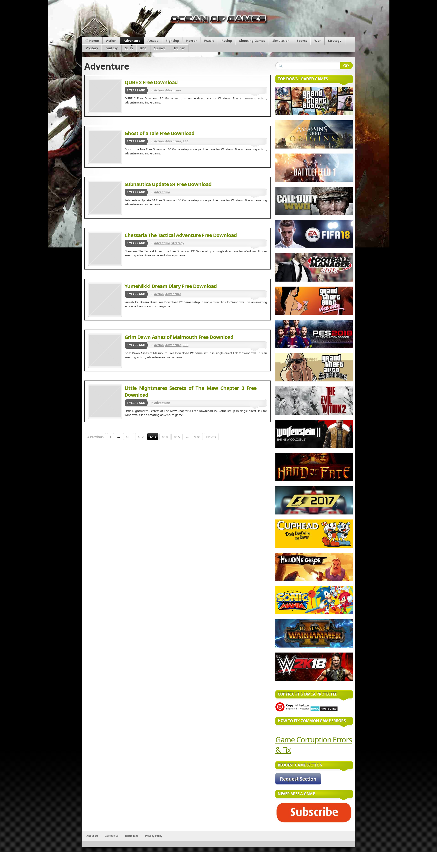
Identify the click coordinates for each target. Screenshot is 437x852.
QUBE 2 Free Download (151, 82)
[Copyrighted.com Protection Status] (292, 710)
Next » (211, 436)
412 (141, 436)
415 (177, 436)
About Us (92, 835)
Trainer (179, 48)
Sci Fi (129, 48)
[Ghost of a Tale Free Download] (105, 147)
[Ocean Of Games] (218, 20)
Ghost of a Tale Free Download (159, 133)
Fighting (172, 40)
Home (94, 40)
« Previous (95, 436)
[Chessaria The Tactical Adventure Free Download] (105, 249)
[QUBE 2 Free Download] (105, 96)
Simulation (281, 40)
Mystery (91, 48)
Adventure (132, 40)
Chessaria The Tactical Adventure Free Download (180, 235)
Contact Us (111, 835)
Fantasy (111, 48)
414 (165, 436)
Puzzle (209, 40)
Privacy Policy (153, 835)
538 (197, 436)
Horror (191, 40)
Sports (302, 40)
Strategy (334, 40)
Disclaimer (131, 835)
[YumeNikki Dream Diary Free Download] (105, 299)
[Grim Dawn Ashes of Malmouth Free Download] (105, 350)
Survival (160, 48)
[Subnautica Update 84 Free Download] (105, 198)
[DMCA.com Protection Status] (324, 710)
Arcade (152, 40)
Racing (226, 40)
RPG (143, 48)
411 (129, 436)
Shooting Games (252, 40)
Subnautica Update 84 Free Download (167, 184)
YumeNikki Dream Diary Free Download (170, 285)
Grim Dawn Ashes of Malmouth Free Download (178, 336)
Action (111, 40)
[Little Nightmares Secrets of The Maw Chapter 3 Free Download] (105, 401)
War (317, 40)
